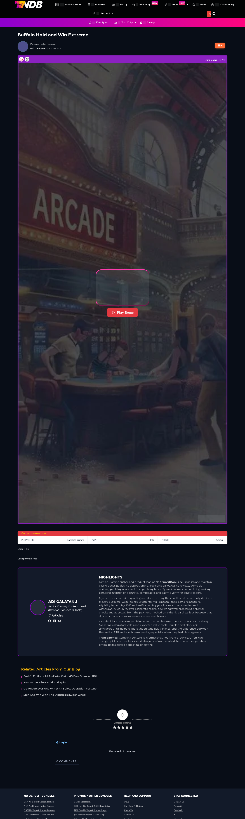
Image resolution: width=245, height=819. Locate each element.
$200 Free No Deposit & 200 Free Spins (92, 806)
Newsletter (178, 806)
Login (63, 742)
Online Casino (73, 4)
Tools (178, 4)
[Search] (214, 14)
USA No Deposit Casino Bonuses (39, 802)
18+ (220, 45)
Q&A (126, 802)
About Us (128, 810)
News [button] (203, 4)
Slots (34, 559)
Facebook (178, 810)
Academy (148, 4)
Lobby (124, 4)
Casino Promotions (82, 802)
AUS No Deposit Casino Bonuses (39, 806)
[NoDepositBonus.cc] (28, 4)
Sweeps (151, 22)
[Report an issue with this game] (21, 59)
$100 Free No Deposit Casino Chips (90, 810)
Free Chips (127, 22)
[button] (122, 287)
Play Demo (125, 312)
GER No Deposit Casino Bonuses (39, 814)
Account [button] (105, 13)
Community (227, 4)
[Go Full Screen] (27, 59)
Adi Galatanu (37, 49)
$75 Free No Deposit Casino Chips (89, 814)
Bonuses (100, 4)
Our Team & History (133, 806)
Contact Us (129, 814)
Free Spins (102, 22)
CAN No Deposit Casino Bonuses (39, 810)
